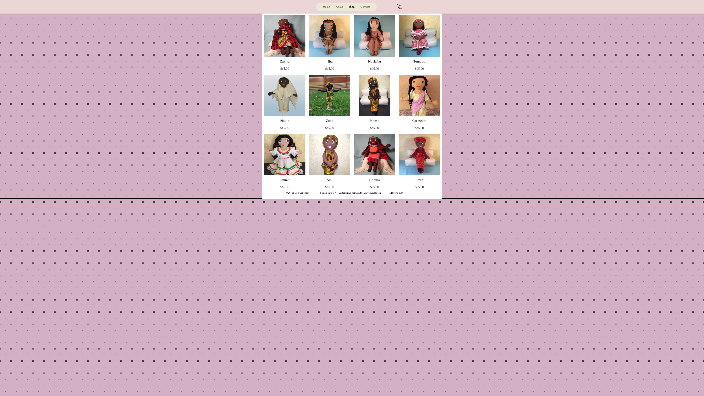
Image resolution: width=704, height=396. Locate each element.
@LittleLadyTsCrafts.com (368, 192)
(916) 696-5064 (396, 192)
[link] (400, 6)
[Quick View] (284, 36)
